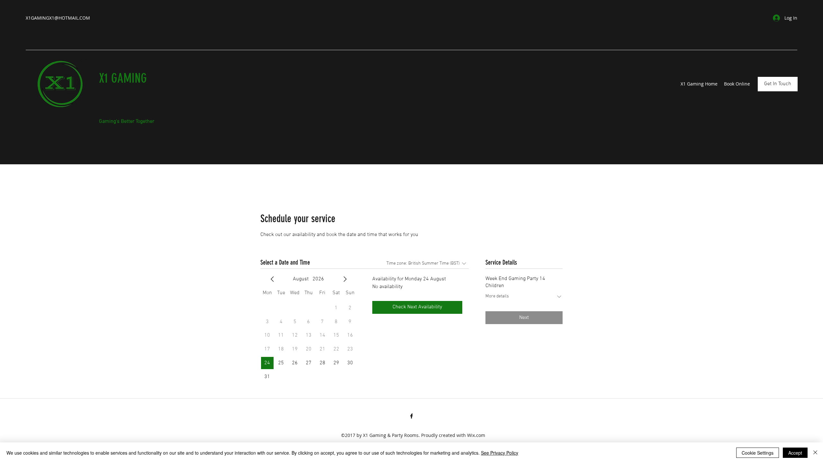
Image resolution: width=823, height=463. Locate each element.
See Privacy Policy (499, 452)
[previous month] (272, 279)
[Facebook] (411, 416)
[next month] (345, 279)
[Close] (815, 453)
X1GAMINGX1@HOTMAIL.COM (58, 18)
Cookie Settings (757, 452)
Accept (795, 452)
